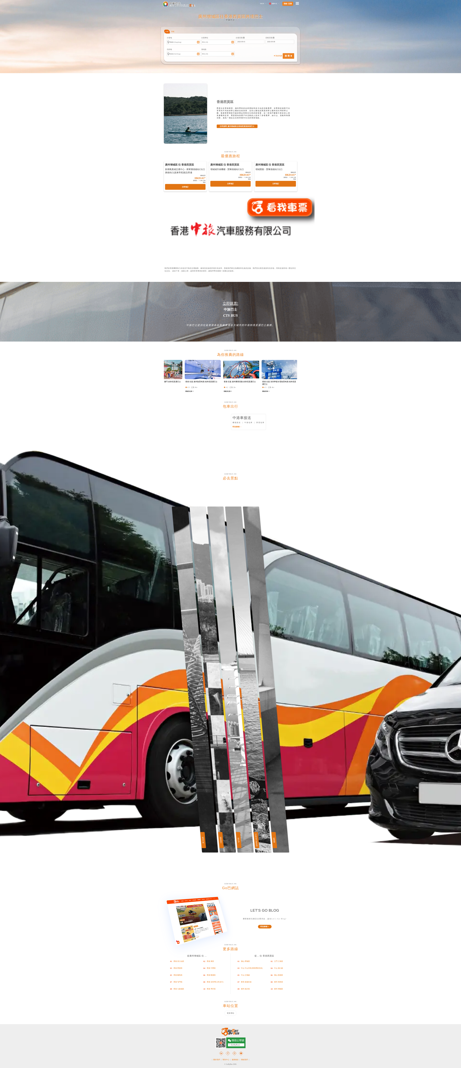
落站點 (203, 49)
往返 (167, 31)
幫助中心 (226, 1060)
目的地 (169, 49)
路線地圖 (279, 56)
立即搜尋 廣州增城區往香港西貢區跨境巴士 (237, 126)
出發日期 (239, 38)
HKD (262, 3)
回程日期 (269, 38)
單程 (172, 31)
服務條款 (235, 1060)
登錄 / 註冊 (288, 4)
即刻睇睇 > (237, 427)
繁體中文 (274, 3)
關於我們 (216, 1060)
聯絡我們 (244, 1060)
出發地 (169, 38)
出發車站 (204, 38)
